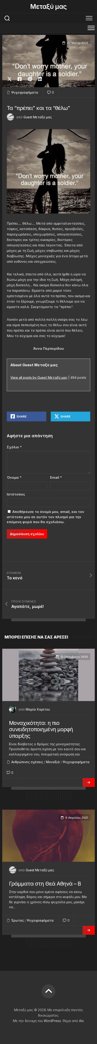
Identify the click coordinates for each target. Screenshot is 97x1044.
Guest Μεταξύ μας (37, 117)
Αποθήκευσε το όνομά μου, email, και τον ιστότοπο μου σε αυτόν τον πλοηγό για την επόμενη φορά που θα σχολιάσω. (45, 517)
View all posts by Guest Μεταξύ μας (38, 377)
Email (56, 477)
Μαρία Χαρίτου (38, 709)
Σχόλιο (14, 447)
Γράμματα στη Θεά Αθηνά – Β (45, 883)
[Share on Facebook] (19, 79)
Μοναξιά (53, 762)
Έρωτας (17, 920)
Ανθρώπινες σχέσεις (27, 762)
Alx (81, 1021)
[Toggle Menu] (91, 28)
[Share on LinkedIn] (40, 79)
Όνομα (14, 477)
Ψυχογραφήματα (24, 92)
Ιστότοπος (16, 494)
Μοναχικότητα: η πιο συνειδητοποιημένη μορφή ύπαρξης (41, 729)
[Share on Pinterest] (30, 79)
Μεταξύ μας (48, 6)
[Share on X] (10, 79)
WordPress (52, 1021)
